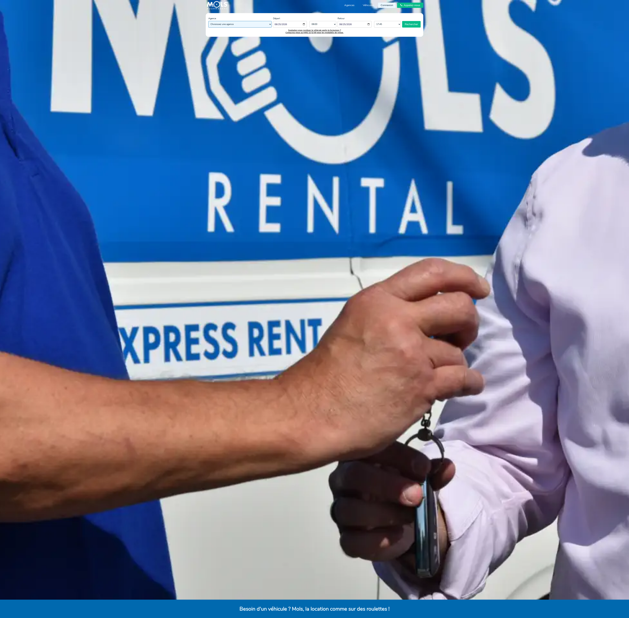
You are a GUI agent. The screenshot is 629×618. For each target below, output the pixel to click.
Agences (349, 5)
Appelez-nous (410, 5)
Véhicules (368, 5)
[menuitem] (349, 5)
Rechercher (411, 24)
